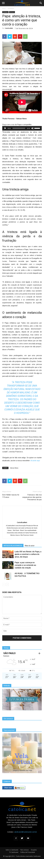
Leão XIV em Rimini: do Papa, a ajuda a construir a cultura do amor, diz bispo (28, 554)
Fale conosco (24, 850)
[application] (22, 128)
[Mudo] (32, 128)
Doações (34, 850)
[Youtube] (28, 838)
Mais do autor (30, 546)
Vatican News (14, 468)
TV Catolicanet (13, 852)
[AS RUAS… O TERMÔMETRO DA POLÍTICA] (8, 576)
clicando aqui (35, 460)
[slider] (37, 128)
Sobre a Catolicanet (12, 850)
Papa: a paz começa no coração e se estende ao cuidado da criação (25, 565)
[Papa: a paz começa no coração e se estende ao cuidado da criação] (8, 565)
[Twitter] (22, 838)
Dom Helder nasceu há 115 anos (10, 496)
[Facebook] (16, 838)
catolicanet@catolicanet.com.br (25, 832)
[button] (41, 3)
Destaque (11, 8)
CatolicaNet (9, 28)
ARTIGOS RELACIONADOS (13, 546)
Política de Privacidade (27, 852)
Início (4, 8)
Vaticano (12, 12)
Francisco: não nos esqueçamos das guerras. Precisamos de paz (32, 497)
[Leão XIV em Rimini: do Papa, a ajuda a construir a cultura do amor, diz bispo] (8, 554)
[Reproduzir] (5, 128)
